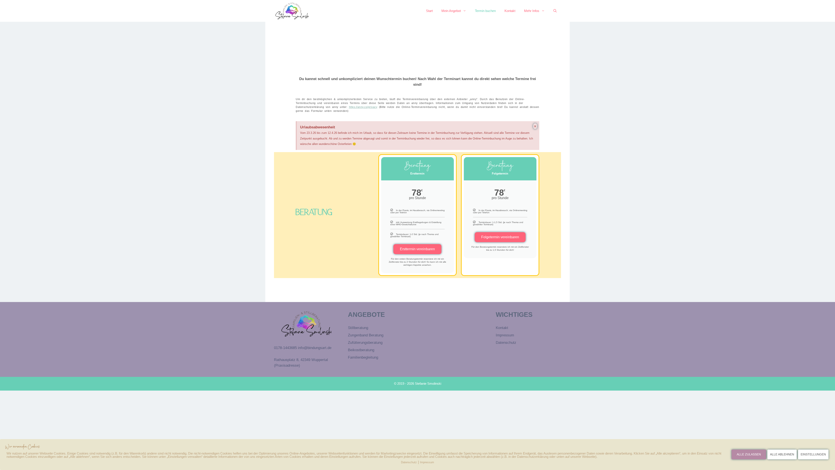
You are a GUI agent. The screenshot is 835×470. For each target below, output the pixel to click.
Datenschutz (506, 343)
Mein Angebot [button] (451, 11)
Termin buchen (485, 11)
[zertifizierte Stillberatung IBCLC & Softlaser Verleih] (292, 11)
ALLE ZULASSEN (749, 454)
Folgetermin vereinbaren (500, 237)
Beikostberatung (361, 350)
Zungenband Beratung (365, 335)
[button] (555, 11)
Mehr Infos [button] (531, 11)
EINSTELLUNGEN (813, 454)
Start (429, 11)
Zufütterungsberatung (365, 343)
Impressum (505, 335)
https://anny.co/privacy (363, 107)
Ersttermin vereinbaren (417, 249)
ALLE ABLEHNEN (782, 454)
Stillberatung (358, 328)
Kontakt (509, 11)
